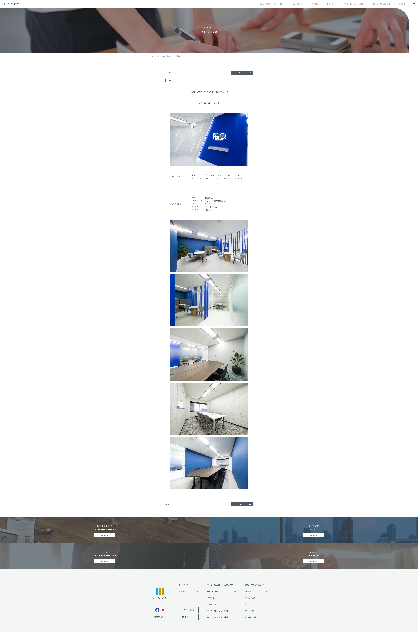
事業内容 (210, 597)
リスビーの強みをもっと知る (217, 610)
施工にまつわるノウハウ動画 (217, 617)
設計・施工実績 (213, 591)
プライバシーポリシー (252, 617)
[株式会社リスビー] (11, 4)
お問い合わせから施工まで (254, 584)
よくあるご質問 (249, 597)
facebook (157, 610)
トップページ (183, 584)
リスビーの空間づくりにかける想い (220, 584)
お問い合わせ (190, 617)
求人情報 (247, 604)
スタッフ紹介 (249, 610)
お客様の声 (211, 604)
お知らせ (182, 591)
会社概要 (247, 591)
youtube (163, 610)
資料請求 (190, 610)
